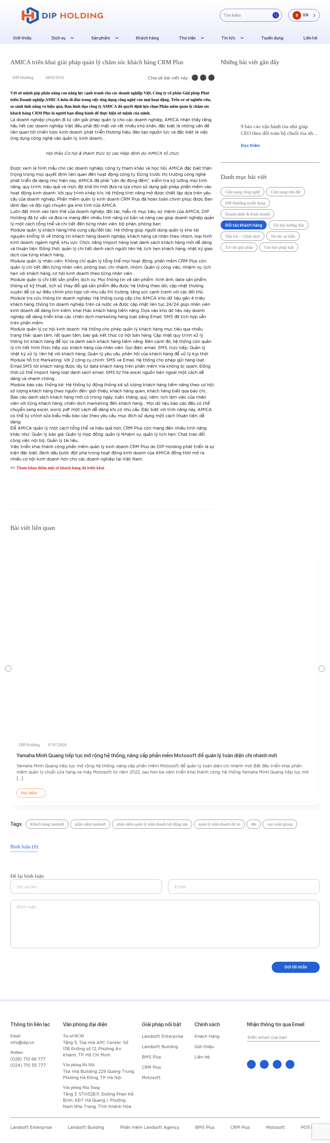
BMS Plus (151, 1056)
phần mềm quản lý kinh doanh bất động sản (152, 824)
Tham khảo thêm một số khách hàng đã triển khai (60, 468)
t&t (253, 824)
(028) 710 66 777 (28, 1055)
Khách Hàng (206, 1036)
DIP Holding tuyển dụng (245, 203)
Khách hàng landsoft (47, 824)
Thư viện (187, 38)
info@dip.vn (22, 1042)
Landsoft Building (160, 1046)
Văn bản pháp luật (279, 247)
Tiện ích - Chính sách (242, 236)
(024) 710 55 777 (28, 1064)
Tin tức (228, 38)
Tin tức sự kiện (283, 236)
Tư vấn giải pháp (239, 247)
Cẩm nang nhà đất (285, 192)
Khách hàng (147, 38)
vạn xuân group (280, 824)
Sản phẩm (100, 38)
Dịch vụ (58, 38)
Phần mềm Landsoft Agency (149, 1127)
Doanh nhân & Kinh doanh (247, 214)
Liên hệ (310, 38)
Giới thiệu (22, 38)
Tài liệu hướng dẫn (288, 225)
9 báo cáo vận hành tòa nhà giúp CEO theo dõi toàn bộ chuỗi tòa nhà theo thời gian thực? (278, 130)
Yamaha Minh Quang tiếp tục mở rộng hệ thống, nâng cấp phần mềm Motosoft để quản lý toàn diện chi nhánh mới (146, 755)
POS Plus (310, 1127)
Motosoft (151, 1077)
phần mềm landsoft (90, 824)
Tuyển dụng (272, 38)
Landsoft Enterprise (162, 1036)
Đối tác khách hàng (243, 225)
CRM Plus (151, 1067)
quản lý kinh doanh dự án (219, 824)
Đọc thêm (250, 145)
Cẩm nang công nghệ (242, 192)
